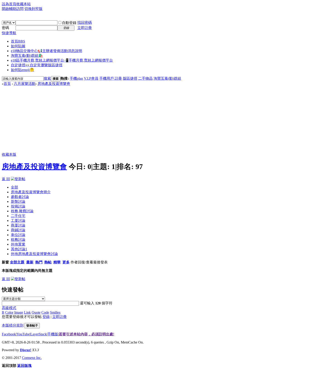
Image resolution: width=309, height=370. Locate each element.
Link (27, 312)
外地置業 (18, 244)
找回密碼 (84, 22)
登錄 (46, 317)
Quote (36, 312)
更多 (66, 262)
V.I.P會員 (91, 78)
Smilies (55, 312)
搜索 (47, 78)
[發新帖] (18, 179)
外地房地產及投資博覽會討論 (34, 254)
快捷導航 (9, 33)
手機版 (52, 334)
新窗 (5, 262)
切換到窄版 (33, 9)
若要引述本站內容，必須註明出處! (86, 334)
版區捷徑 (130, 78)
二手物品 (145, 78)
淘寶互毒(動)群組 (167, 78)
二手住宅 (18, 216)
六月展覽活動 (25, 84)
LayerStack (38, 334)
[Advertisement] (154, 120)
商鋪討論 (18, 230)
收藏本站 (23, 4)
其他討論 (19, 249)
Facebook (9, 334)
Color (9, 312)
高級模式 (9, 308)
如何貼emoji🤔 (22, 70)
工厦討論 (18, 220)
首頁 (18, 41)
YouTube (23, 334)
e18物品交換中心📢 (46, 51)
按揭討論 (18, 206)
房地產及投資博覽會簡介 (31, 192)
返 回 (6, 179)
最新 (29, 262)
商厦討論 (18, 225)
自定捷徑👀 (36, 65)
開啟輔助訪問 (13, 9)
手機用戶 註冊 (110, 78)
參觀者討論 (20, 197)
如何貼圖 (18, 46)
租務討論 (18, 239)
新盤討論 (18, 201)
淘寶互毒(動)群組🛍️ (27, 55)
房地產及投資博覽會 (54, 84)
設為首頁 (9, 4)
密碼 (5, 28)
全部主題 (17, 262)
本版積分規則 (13, 325)
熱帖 (48, 262)
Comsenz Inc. (32, 358)
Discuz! (25, 350)
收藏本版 (9, 154)
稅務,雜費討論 (22, 211)
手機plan (76, 78)
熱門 (39, 262)
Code (45, 312)
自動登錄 (69, 23)
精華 (57, 262)
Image (18, 312)
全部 (14, 187)
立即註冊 (84, 28)
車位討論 (18, 235)
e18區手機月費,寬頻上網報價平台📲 (62, 60)
